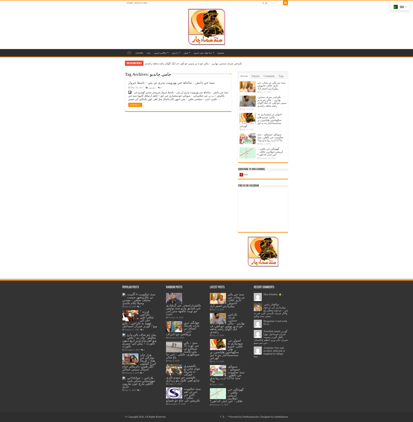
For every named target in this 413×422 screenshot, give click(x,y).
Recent (244, 76)
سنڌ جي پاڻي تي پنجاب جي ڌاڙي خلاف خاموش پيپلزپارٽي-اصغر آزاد (271, 85)
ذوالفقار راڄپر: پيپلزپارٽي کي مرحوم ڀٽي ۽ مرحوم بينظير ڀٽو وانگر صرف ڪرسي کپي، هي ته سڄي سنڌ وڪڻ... (271, 310)
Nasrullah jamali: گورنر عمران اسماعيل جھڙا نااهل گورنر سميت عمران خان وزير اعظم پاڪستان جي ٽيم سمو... (271, 337)
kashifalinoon (281, 416)
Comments (269, 76)
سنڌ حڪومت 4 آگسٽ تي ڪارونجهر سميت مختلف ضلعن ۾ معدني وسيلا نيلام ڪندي (138, 299)
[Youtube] (266, 3)
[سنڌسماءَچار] (206, 26)
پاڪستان (139, 53)
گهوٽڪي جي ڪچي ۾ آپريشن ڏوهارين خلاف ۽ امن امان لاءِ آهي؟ (270, 151)
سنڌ (148, 53)
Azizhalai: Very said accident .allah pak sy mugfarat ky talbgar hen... (269, 352)
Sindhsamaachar (250, 416)
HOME (129, 52)
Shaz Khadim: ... (273, 294)
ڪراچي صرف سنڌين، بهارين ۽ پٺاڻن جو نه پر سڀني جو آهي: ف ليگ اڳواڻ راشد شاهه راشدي (193, 63)
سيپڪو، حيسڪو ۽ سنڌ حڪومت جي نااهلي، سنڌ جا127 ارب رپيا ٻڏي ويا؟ (270, 137)
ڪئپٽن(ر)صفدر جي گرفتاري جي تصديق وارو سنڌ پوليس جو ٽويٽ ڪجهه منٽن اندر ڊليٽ (183, 310)
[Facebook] (263, 3)
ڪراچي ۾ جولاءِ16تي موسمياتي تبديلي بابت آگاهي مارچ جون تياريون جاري (138, 382)
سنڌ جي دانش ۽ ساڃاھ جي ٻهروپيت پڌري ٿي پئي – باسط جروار (171, 82)
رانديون (175, 53)
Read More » (135, 105)
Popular (256, 76)
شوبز (186, 53)
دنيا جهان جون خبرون (202, 53)
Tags (281, 76)
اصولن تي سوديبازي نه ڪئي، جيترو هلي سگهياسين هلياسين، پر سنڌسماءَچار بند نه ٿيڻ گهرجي (261, 120)
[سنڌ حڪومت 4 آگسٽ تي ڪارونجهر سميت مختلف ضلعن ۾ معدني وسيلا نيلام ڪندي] (124, 294)
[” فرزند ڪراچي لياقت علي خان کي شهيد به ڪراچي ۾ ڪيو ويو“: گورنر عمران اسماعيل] (130, 315)
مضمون (220, 53)
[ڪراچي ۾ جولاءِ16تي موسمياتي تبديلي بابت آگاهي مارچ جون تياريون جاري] (124, 378)
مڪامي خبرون (160, 53)
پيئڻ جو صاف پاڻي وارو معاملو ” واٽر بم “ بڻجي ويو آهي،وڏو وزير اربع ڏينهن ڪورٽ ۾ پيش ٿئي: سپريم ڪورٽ (139, 340)
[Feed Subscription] (231, 74)
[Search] (285, 2)
